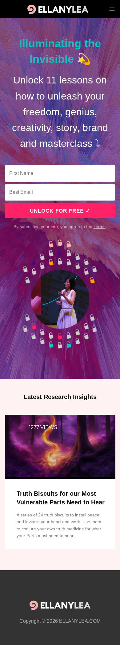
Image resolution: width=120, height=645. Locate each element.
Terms (100, 226)
